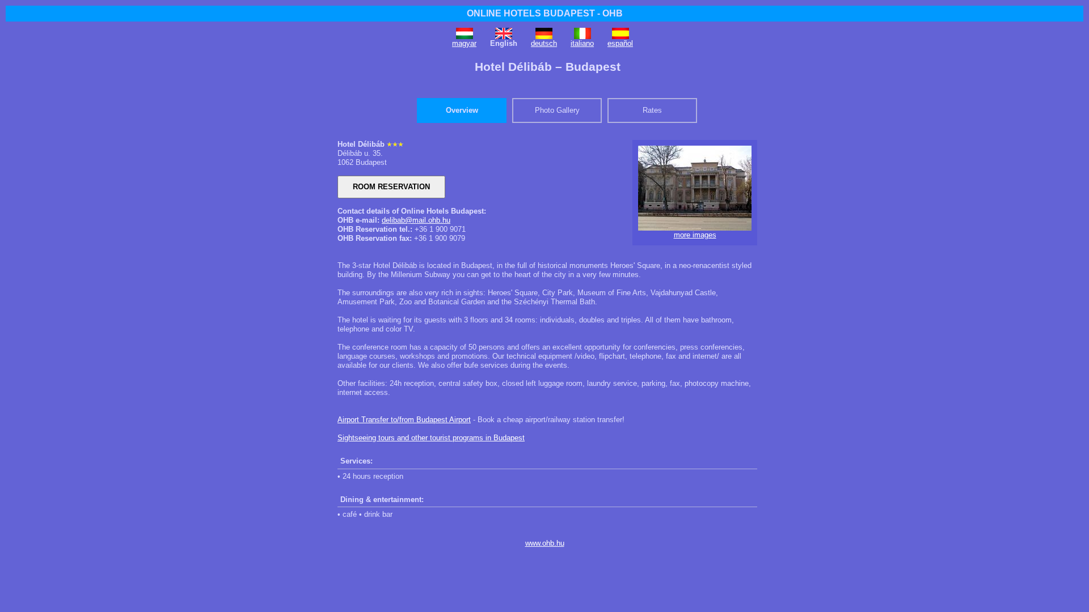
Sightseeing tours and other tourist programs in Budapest (431, 438)
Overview (462, 110)
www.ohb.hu (544, 543)
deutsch (544, 43)
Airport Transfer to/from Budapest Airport (404, 419)
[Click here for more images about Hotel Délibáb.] (695, 228)
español (620, 43)
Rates (652, 110)
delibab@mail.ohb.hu (416, 220)
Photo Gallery (557, 110)
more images (695, 235)
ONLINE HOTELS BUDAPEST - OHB (545, 13)
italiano (582, 43)
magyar (464, 43)
